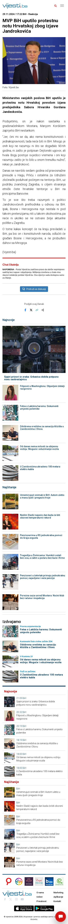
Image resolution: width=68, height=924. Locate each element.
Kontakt (57, 901)
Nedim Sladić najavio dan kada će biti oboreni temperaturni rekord (40, 516)
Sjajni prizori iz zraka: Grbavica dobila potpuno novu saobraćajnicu (31, 378)
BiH (24, 698)
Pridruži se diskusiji (36, 289)
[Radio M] (7, 881)
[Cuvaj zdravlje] (39, 881)
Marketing (58, 892)
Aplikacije (58, 897)
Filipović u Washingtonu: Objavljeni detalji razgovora (42, 387)
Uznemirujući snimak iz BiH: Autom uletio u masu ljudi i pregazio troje (42, 496)
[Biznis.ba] (49, 881)
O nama (40, 892)
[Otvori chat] (60, 916)
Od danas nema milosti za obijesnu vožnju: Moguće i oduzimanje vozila (39, 447)
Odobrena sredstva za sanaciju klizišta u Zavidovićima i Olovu (42, 427)
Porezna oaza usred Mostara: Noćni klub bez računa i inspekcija (42, 596)
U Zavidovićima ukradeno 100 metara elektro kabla (40, 468)
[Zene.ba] (29, 881)
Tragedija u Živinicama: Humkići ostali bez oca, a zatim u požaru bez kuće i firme (42, 556)
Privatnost (41, 901)
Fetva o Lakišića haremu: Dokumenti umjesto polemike (39, 407)
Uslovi (39, 897)
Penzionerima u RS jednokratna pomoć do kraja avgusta (41, 536)
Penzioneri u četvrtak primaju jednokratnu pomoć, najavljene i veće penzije (42, 576)
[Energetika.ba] (60, 881)
